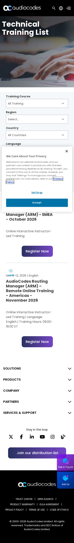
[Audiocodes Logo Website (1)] (22, 8)
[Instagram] (52, 438)
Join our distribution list (37, 452)
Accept (36, 202)
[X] (11, 438)
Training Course (18, 96)
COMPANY (11, 390)
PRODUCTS (12, 379)
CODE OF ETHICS (59, 509)
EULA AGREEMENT (49, 504)
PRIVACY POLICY (14, 509)
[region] (37, 179)
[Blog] (63, 438)
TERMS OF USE (37, 509)
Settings (37, 192)
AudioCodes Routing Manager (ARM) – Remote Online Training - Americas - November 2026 (30, 291)
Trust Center (24, 499)
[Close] (66, 151)
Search (54, 8)
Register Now (37, 251)
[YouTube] (42, 438)
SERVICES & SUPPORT (20, 412)
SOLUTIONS (12, 368)
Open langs (61, 8)
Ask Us (65, 484)
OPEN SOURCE (45, 499)
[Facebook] (21, 438)
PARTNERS (11, 401)
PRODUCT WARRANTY (22, 504)
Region (11, 112)
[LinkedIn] (32, 438)
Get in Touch (65, 467)
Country (12, 128)
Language (13, 144)
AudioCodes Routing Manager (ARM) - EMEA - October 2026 (29, 214)
